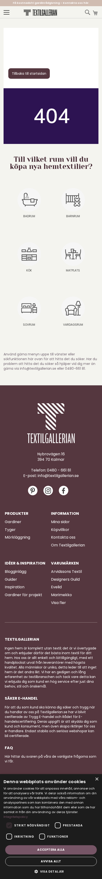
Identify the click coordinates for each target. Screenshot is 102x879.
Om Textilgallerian (68, 545)
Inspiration (14, 587)
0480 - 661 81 (59, 470)
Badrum (29, 216)
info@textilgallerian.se (58, 475)
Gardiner (13, 522)
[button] (51, 871)
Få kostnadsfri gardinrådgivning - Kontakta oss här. (51, 3)
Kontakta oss (63, 537)
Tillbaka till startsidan (29, 73)
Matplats (73, 270)
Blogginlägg (15, 571)
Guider (11, 579)
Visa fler (58, 602)
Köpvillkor (60, 529)
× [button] (96, 779)
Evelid (56, 587)
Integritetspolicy (16, 817)
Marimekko (61, 595)
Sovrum (29, 325)
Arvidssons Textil (66, 571)
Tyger (10, 529)
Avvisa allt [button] (51, 861)
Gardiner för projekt (23, 595)
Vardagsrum (73, 325)
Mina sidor (60, 522)
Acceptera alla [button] (51, 850)
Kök (29, 270)
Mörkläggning (17, 537)
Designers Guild (65, 579)
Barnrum (73, 216)
